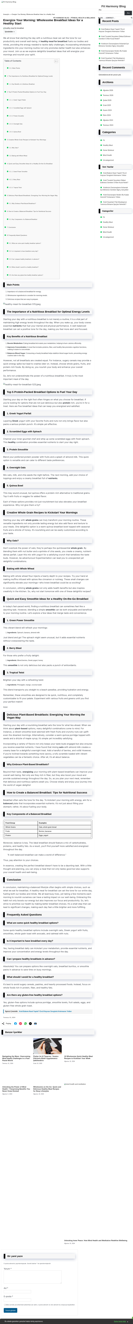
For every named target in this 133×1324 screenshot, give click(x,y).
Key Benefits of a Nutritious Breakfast (23, 84)
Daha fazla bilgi (120, 1321)
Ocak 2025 (107, 105)
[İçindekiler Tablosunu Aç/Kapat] (55, 61)
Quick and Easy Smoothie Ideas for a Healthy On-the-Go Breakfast (30, 163)
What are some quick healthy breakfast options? (26, 243)
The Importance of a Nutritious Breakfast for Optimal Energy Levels (31, 76)
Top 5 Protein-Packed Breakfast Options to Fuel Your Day (27, 92)
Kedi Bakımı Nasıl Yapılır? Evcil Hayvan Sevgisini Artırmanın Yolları (45, 1011)
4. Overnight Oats (17, 124)
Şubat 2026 (107, 100)
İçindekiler (9, 32)
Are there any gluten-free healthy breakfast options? (27, 275)
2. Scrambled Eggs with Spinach (21, 108)
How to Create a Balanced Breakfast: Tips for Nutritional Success (30, 211)
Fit (104, 140)
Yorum (8, 1269)
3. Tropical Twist (17, 187)
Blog (100, 18)
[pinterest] (20, 1024)
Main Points (16, 68)
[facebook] (15, 1024)
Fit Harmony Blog (113, 6)
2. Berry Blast (16, 179)
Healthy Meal (108, 145)
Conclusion (12, 227)
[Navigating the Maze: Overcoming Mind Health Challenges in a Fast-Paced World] (16, 1053)
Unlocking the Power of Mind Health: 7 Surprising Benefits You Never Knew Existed (16, 1089)
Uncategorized (108, 160)
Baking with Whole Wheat (19, 155)
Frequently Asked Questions (18, 235)
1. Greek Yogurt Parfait (19, 100)
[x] (30, 1024)
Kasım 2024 (107, 110)
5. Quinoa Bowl (16, 132)
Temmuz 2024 (108, 125)
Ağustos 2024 (108, 120)
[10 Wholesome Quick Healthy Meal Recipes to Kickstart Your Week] (78, 1053)
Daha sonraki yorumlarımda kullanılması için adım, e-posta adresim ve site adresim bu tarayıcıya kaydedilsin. (40, 1305)
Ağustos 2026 (108, 90)
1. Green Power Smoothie (19, 171)
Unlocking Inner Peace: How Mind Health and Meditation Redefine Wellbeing (95, 1241)
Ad (6, 1288)
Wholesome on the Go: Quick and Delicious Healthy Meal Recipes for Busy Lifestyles (47, 1089)
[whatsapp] (25, 1024)
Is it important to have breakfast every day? (25, 251)
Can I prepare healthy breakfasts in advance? (25, 259)
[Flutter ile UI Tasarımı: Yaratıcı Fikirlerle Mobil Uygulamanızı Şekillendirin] (47, 1053)
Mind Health (107, 155)
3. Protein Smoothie (18, 116)
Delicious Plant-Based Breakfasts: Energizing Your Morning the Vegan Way (33, 195)
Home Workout (108, 150)
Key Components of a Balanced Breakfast (24, 219)
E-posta (8, 1296)
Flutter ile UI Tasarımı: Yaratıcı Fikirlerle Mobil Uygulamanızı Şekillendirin (45, 1058)
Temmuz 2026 (108, 95)
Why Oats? (15, 148)
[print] (35, 1024)
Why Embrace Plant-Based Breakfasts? (24, 203)
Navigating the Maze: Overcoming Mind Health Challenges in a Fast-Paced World (16, 1058)
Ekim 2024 (107, 115)
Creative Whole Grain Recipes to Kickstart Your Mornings (27, 140)
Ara (128, 13)
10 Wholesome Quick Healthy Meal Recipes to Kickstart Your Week (78, 1057)
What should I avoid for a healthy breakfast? (25, 267)
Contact (109, 18)
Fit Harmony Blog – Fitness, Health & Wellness (74, 18)
